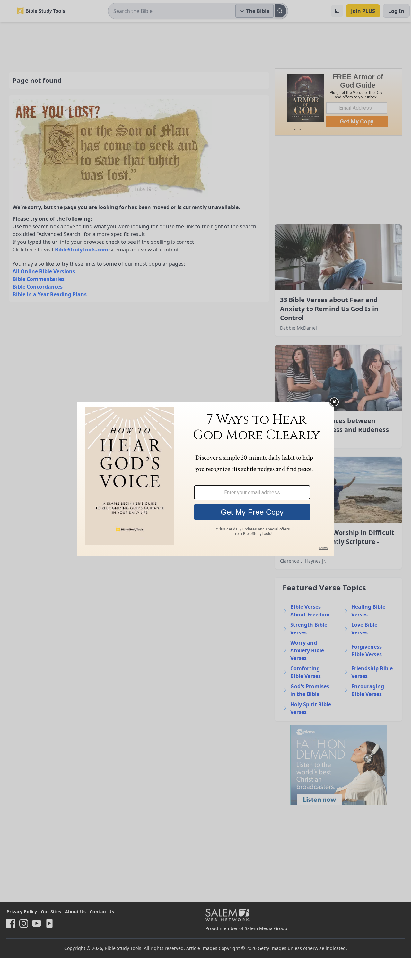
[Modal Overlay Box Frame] (205, 479)
